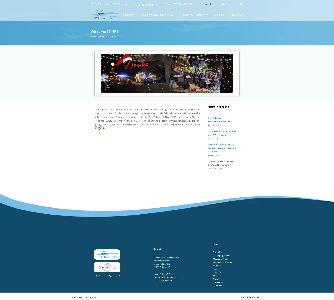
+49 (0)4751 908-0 (182, 3)
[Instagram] (228, 4)
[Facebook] (223, 4)
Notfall (207, 3)
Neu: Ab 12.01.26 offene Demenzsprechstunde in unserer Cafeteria (222, 148)
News (102, 36)
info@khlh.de (146, 4)
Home (94, 36)
